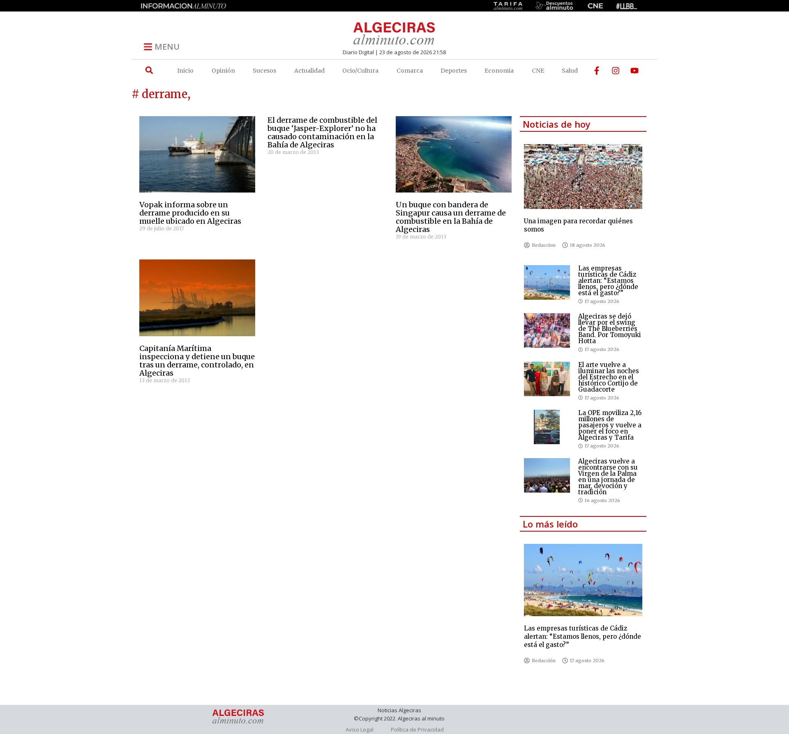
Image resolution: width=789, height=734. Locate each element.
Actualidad (309, 70)
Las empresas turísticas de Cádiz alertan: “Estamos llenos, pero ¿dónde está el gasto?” (608, 280)
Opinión (223, 70)
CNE (538, 70)
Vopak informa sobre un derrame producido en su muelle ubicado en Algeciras (190, 213)
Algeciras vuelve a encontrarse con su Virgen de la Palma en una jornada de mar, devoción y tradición (608, 476)
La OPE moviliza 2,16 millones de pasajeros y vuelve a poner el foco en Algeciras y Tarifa (609, 425)
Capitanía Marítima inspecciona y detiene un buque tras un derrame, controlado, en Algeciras (197, 361)
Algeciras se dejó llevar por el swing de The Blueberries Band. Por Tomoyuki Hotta (609, 328)
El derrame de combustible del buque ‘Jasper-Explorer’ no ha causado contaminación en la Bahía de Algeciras (322, 132)
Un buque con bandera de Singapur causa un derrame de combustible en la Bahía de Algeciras (451, 217)
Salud (570, 70)
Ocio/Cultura (360, 70)
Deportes (454, 70)
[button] (149, 70)
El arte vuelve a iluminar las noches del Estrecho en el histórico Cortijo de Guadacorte (608, 377)
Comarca (410, 70)
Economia (499, 70)
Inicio (185, 70)
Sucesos (264, 70)
